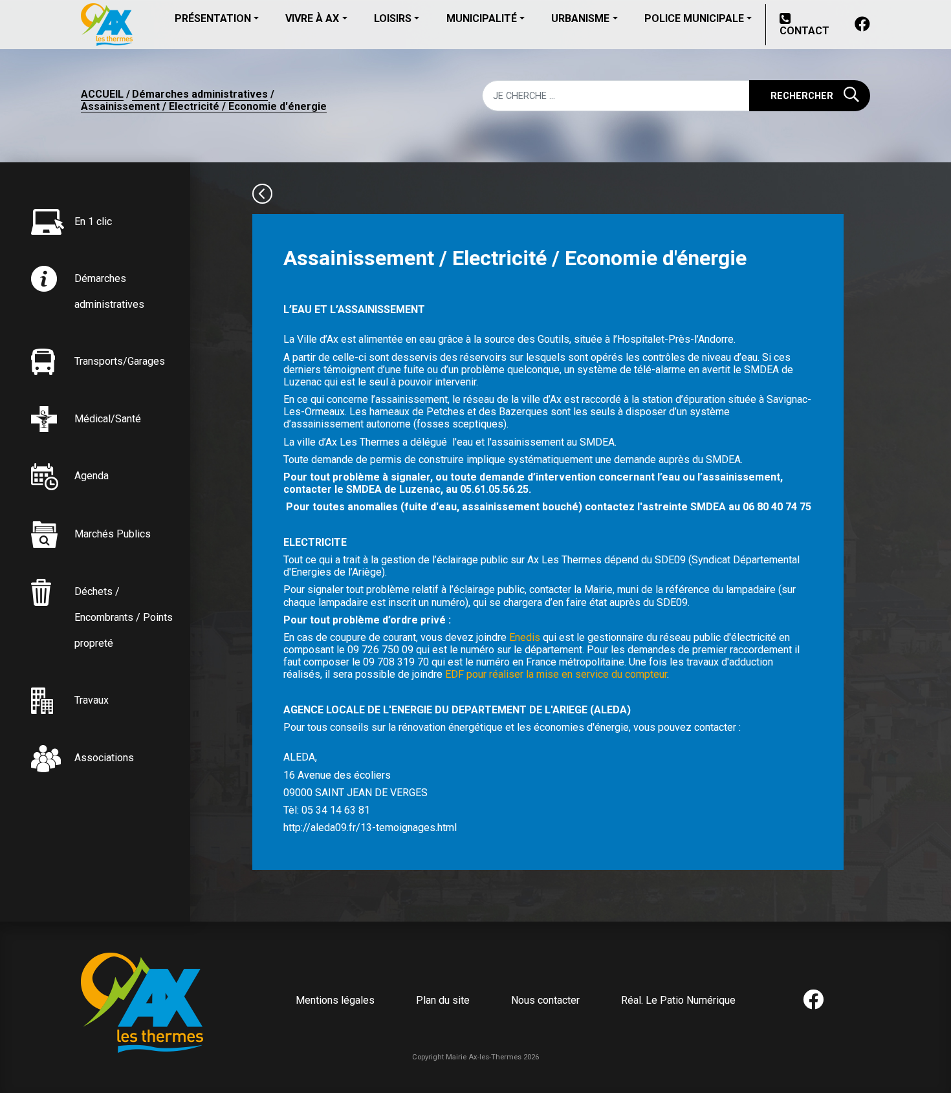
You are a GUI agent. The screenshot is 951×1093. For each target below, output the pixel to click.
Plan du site (443, 1000)
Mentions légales (335, 1000)
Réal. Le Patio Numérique (678, 1000)
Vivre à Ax (312, 18)
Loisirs (392, 18)
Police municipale (694, 18)
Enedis (523, 637)
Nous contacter (545, 1000)
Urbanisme (580, 18)
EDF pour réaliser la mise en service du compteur (555, 674)
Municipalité (481, 18)
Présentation (213, 18)
